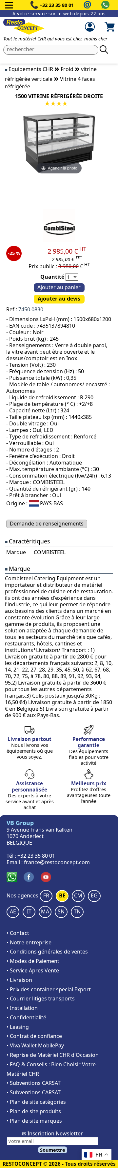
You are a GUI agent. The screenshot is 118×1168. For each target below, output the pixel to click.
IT (29, 911)
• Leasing (18, 1026)
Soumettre (52, 1150)
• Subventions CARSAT (34, 1083)
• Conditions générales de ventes (47, 951)
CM (78, 895)
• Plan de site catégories (36, 1101)
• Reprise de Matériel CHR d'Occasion (53, 1054)
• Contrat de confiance (34, 1036)
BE (62, 895)
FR (46, 895)
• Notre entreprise (29, 942)
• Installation (22, 1008)
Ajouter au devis (59, 298)
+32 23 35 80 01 (57, 5)
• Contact (18, 933)
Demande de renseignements (47, 523)
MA (45, 911)
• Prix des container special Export (49, 989)
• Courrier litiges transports (41, 998)
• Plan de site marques (34, 1120)
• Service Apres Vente (33, 970)
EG (94, 895)
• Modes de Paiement (33, 961)
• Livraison (19, 979)
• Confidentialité (26, 1017)
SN (61, 911)
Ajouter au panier (59, 287)
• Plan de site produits (34, 1111)
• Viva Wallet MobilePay (35, 1045)
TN (77, 911)
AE (13, 911)
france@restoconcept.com (57, 862)
